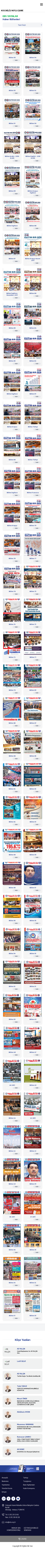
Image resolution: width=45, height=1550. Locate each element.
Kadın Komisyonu (29, 1488)
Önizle (8, 60)
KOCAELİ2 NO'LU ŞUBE (12, 10)
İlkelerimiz (5, 1481)
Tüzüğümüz (27, 1481)
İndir (16, 60)
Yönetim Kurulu (7, 1488)
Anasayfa (5, 1478)
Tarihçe (25, 1478)
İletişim (4, 1492)
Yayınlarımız (6, 1485)
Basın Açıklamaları (29, 1485)
